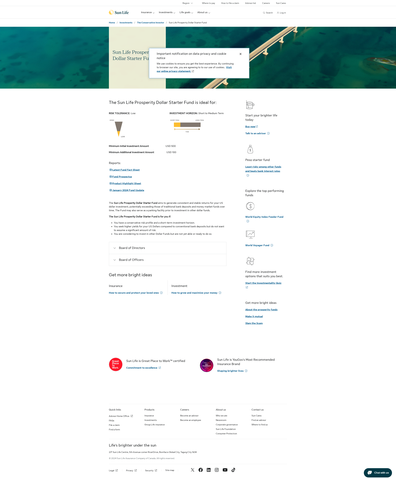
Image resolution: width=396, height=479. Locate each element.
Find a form (114, 429)
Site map (169, 470)
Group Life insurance (154, 424)
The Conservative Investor (150, 22)
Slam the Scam (254, 323)
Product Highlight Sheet (125, 183)
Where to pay (208, 3)
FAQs (111, 420)
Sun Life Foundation (226, 429)
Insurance (149, 415)
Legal (111, 470)
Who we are (221, 415)
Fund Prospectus (120, 176)
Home (112, 22)
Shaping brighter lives (230, 371)
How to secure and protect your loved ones (134, 292)
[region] (199, 63)
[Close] (240, 54)
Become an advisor (189, 415)
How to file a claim (230, 3)
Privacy (129, 470)
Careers (266, 3)
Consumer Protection (226, 433)
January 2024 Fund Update (126, 190)
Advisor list (250, 3)
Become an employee (190, 420)
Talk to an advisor (255, 133)
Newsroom (221, 420)
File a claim (114, 425)
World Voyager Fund (257, 245)
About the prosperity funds (261, 309)
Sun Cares (281, 3)
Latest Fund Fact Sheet (124, 170)
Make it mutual (254, 316)
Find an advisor (259, 420)
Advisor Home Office (119, 416)
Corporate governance (227, 424)
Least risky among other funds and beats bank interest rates (263, 169)
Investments (126, 22)
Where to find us (260, 424)
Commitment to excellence (141, 367)
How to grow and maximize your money (194, 292)
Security (149, 470)
